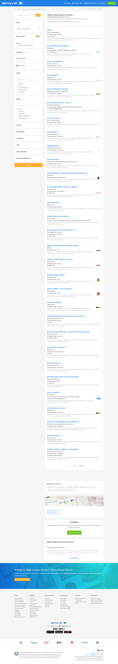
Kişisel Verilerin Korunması (97, 603)
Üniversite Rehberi (34, 608)
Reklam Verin (78, 600)
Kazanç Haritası (33, 603)
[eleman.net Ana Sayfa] (14, 9)
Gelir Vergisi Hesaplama (19, 605)
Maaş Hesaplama (18, 598)
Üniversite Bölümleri (34, 610)
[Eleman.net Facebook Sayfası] (54, 629)
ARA (29, 165)
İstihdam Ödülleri (64, 605)
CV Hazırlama (17, 615)
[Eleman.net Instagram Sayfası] (58, 629)
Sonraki (81, 466)
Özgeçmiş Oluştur (91, 3)
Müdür (76, 487)
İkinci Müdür (69, 487)
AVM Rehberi (32, 611)
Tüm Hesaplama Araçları (20, 616)
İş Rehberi (32, 598)
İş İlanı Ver (111, 3)
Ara (38, 15)
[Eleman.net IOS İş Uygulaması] (59, 632)
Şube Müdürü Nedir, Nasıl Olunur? (54, 510)
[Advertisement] (28, 181)
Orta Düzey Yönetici (70, 490)
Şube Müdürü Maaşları (52, 512)
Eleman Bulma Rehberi (65, 608)
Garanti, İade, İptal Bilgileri (97, 600)
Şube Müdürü (22, 65)
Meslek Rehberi (33, 600)
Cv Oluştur (47, 605)
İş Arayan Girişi (78, 3)
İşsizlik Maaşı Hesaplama (20, 606)
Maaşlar (31, 601)
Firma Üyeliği (63, 600)
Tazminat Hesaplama (19, 600)
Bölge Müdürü (52, 487)
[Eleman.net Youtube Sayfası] (62, 629)
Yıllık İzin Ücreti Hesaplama (20, 603)
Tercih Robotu (17, 613)
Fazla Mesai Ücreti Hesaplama (18, 609)
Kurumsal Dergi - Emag (80, 601)
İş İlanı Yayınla (63, 598)
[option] (20, 642)
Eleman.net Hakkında (80, 598)
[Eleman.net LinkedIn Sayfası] (60, 629)
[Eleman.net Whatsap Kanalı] (64, 629)
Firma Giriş (102, 3)
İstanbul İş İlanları (49, 600)
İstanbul (58, 21)
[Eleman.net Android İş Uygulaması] (50, 632)
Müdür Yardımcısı (85, 487)
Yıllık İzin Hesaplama (19, 601)
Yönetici (94, 487)
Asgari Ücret (17, 611)
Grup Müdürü (61, 487)
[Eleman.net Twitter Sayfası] (56, 629)
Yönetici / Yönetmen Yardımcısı (56, 490)
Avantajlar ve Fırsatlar (65, 606)
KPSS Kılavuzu (33, 616)
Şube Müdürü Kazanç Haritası (53, 513)
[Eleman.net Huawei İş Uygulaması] (68, 632)
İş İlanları (68, 3)
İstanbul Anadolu (51, 21)
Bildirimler (47, 606)
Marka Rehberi (33, 613)
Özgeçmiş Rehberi (34, 615)
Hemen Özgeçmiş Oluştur (22, 579)
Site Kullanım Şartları (95, 598)
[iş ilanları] (13, 3)
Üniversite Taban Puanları (35, 606)
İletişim (77, 603)
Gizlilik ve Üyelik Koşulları (96, 601)
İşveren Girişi (63, 603)
